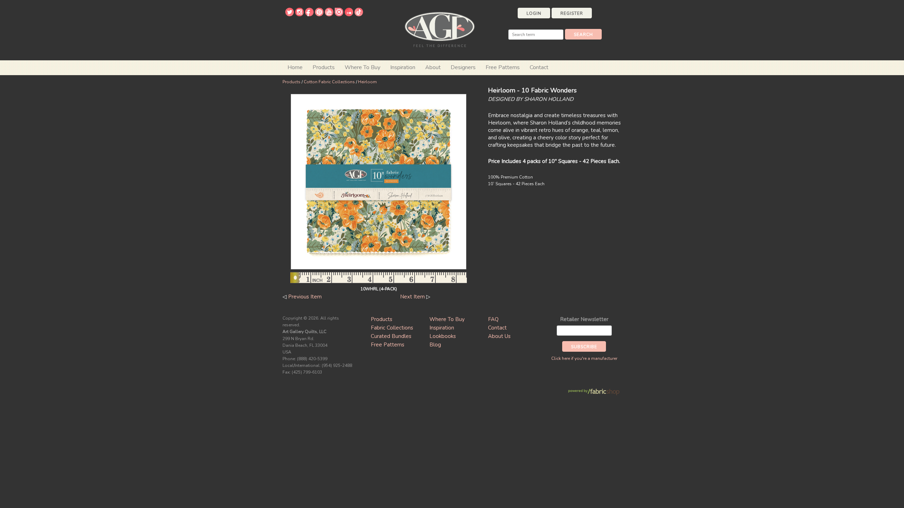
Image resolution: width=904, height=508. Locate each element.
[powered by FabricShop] (594, 392)
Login (534, 13)
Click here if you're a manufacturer (584, 358)
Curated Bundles (391, 336)
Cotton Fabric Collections (329, 82)
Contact (539, 67)
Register (571, 13)
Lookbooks (442, 336)
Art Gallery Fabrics (439, 28)
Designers (463, 67)
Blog (435, 344)
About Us (499, 336)
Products (291, 82)
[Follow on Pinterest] (319, 14)
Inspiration (402, 67)
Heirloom (367, 82)
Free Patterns (503, 67)
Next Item (412, 296)
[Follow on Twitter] (289, 14)
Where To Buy (447, 319)
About (433, 67)
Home (295, 67)
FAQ (493, 319)
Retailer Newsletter (584, 319)
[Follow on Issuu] (339, 14)
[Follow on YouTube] (329, 14)
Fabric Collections (392, 327)
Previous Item (305, 296)
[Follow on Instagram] (299, 14)
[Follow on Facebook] (309, 14)
